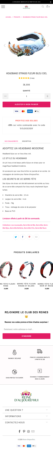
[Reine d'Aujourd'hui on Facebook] (20, 431)
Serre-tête (39, 225)
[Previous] (5, 45)
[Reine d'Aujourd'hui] (26, 8)
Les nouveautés (16, 225)
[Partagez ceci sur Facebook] (23, 237)
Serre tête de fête (29, 225)
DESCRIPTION (26, 141)
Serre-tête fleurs (40, 228)
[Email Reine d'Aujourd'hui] (33, 431)
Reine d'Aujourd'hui (29, 439)
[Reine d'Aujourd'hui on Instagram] (29, 431)
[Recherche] (43, 6)
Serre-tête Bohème (16, 228)
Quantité (26, 91)
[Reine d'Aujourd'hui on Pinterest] (24, 431)
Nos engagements (11, 141)
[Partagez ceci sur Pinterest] (29, 237)
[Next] (48, 45)
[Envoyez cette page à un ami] (36, 237)
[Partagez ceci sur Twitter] (16, 237)
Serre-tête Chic (29, 228)
